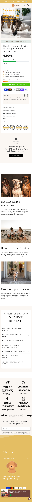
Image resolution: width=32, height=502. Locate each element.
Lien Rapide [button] (8, 445)
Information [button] (8, 452)
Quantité (5, 63)
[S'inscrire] (28, 429)
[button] (3, 5)
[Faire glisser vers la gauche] (25, 95)
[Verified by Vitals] (11, 495)
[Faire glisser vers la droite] (27, 95)
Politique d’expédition (16, 497)
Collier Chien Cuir (14, 492)
